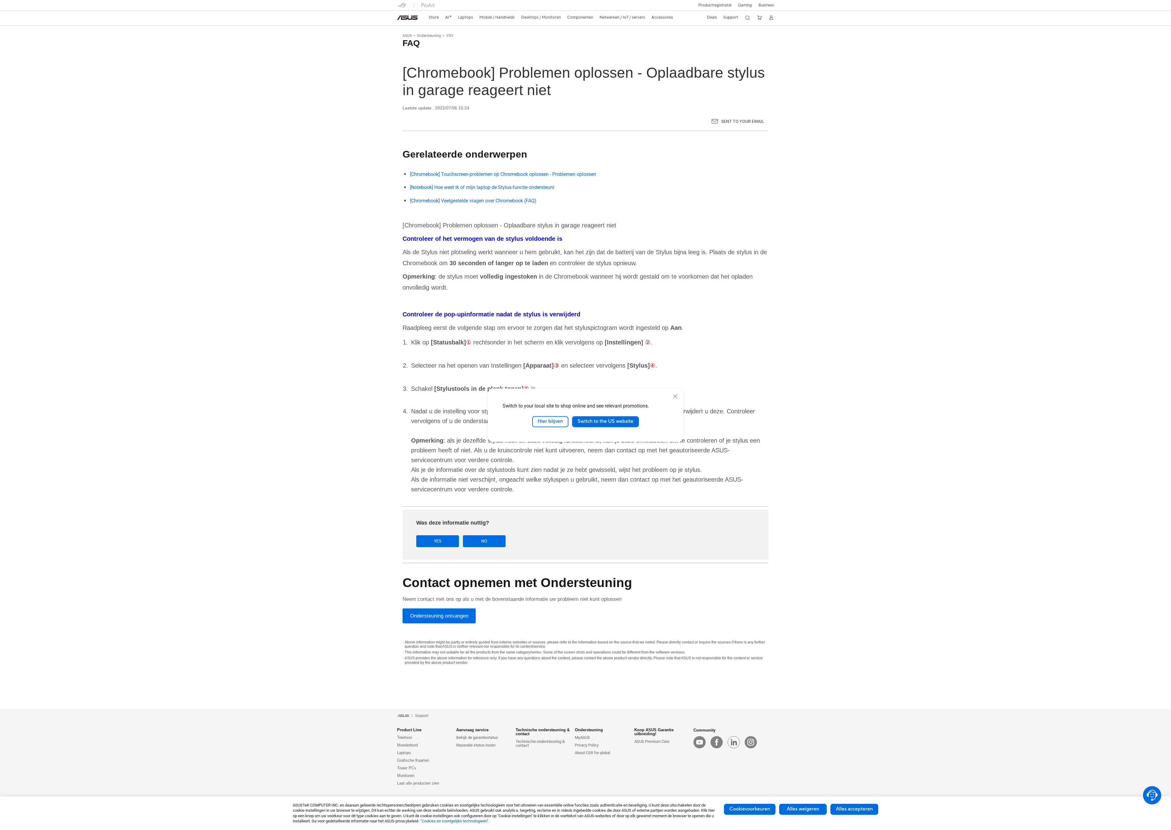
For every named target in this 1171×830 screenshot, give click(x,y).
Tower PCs (406, 768)
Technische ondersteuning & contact (540, 743)
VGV (449, 36)
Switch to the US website (605, 422)
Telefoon (404, 737)
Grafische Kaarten (413, 760)
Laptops (404, 753)
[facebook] (717, 742)
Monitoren (405, 776)
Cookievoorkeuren (749, 809)
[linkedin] (734, 742)
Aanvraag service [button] (472, 730)
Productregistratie (715, 5)
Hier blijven (550, 422)
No (484, 541)
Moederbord (407, 745)
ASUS (407, 36)
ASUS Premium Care (651, 741)
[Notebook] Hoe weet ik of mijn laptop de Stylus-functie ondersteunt (482, 187)
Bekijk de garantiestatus (477, 737)
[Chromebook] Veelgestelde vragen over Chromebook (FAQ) (473, 201)
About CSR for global (592, 753)
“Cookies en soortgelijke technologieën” (454, 821)
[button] (745, 5)
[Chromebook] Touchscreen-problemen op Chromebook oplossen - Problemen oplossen (503, 174)
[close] (675, 396)
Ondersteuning (429, 36)
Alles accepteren (854, 809)
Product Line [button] (409, 730)
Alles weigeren (803, 809)
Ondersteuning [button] (589, 730)
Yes (437, 541)
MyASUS (582, 737)
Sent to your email (742, 121)
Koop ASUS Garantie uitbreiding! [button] (654, 732)
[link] (407, 18)
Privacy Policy (587, 745)
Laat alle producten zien (418, 783)
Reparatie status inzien (476, 745)
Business (766, 5)
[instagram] (751, 742)
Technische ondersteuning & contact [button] (543, 732)
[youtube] (699, 742)
